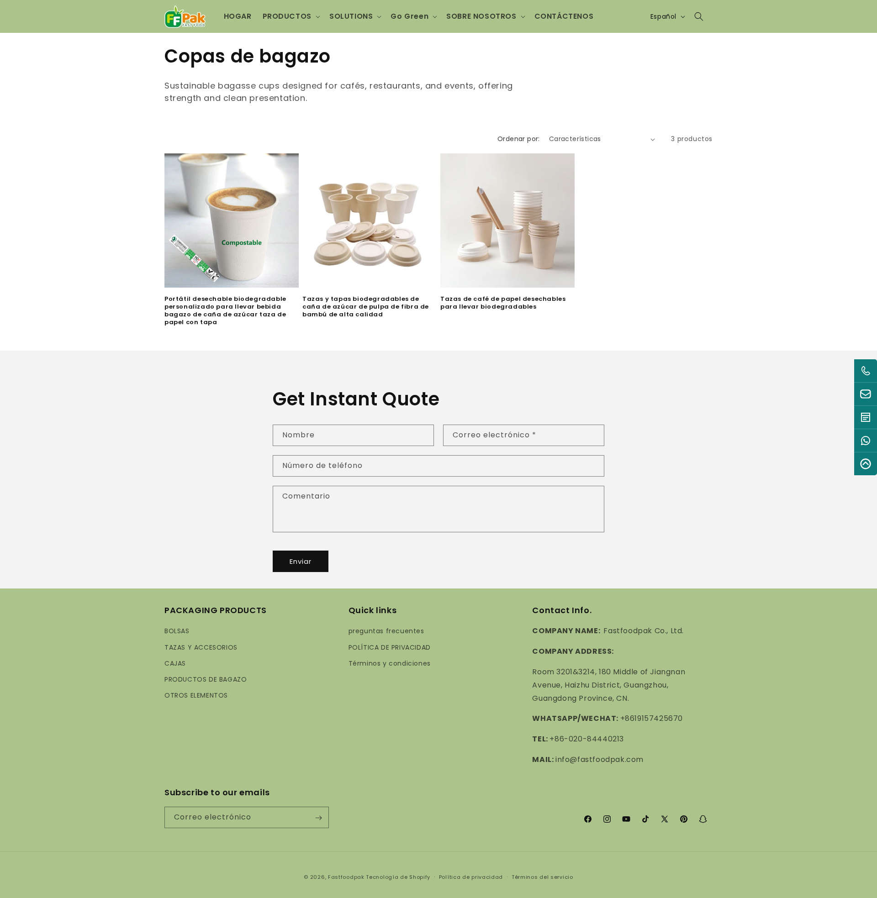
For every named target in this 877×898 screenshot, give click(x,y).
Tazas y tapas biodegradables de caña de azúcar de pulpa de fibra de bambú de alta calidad (365, 307)
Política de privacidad (471, 877)
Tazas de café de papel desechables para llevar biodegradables (502, 303)
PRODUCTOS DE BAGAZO (205, 679)
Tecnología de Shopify (398, 877)
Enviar (301, 561)
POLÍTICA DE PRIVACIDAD (390, 646)
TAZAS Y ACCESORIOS (201, 646)
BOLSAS (177, 630)
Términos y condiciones (390, 662)
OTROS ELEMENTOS (196, 695)
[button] (290, 16)
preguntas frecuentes (386, 630)
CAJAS (175, 662)
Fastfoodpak (346, 877)
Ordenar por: (518, 138)
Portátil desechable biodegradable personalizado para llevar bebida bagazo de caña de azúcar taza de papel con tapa (225, 310)
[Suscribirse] (318, 818)
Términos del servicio (542, 877)
